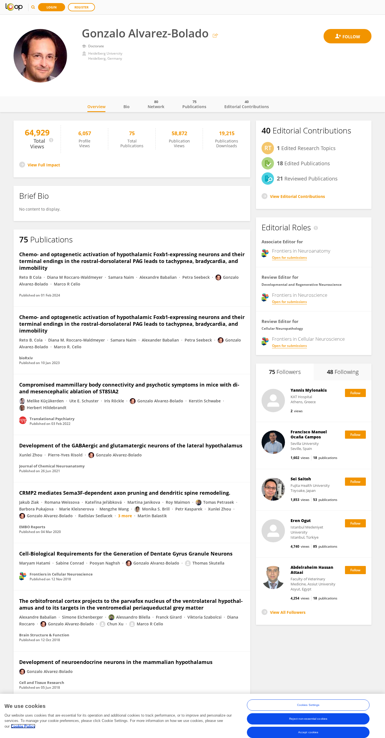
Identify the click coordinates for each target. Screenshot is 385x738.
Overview (96, 106)
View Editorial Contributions (297, 196)
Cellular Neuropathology (282, 328)
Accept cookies (308, 731)
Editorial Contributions (246, 104)
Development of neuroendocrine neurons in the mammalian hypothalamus (116, 662)
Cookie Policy (23, 726)
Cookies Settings (308, 704)
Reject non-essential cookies (308, 718)
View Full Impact (44, 165)
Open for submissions (289, 257)
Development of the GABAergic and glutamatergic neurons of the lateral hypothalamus (130, 445)
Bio (126, 106)
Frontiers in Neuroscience (299, 295)
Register (81, 7)
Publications (194, 104)
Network (156, 104)
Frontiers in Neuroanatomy (301, 251)
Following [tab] (343, 372)
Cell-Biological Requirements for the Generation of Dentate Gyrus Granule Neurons (126, 553)
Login (52, 7)
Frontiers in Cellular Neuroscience (308, 339)
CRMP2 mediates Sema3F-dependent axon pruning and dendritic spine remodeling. (124, 492)
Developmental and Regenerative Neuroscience (302, 284)
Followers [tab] (285, 372)
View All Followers (288, 612)
